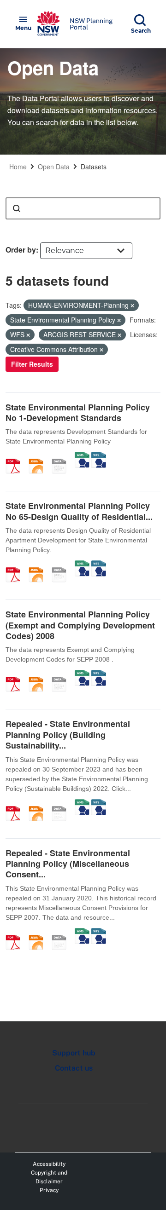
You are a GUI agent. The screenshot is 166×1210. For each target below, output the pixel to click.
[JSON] (39, 456)
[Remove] (132, 305)
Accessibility (49, 1164)
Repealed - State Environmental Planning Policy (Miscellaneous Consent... (68, 864)
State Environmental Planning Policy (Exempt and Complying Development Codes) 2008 (80, 625)
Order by (21, 249)
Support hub (73, 1053)
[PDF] (16, 456)
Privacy (49, 1190)
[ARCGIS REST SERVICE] (62, 456)
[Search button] (17, 208)
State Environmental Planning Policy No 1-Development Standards (78, 412)
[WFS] (98, 456)
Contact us (74, 1068)
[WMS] (82, 456)
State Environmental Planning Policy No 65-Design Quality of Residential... (79, 511)
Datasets (94, 166)
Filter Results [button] (32, 364)
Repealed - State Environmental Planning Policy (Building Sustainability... (68, 734)
